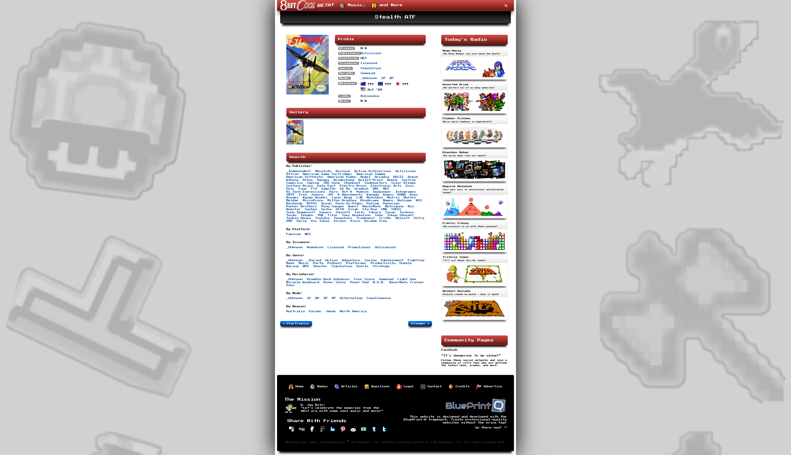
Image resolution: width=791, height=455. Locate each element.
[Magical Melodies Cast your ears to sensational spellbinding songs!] (474, 219)
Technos (407, 212)
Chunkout (352, 183)
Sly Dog (370, 209)
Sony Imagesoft (300, 212)
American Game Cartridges (327, 174)
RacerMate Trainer (406, 282)
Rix (411, 206)
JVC (331, 195)
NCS (419, 200)
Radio (321, 386)
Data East (326, 186)
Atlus (308, 180)
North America (353, 311)
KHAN (402, 195)
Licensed (369, 63)
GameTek (328, 189)
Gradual (361, 189)
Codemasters (376, 183)
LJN (359, 198)
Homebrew (315, 247)
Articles (348, 386)
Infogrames (406, 192)
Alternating (351, 298)
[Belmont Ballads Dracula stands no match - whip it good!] (474, 320)
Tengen (307, 215)
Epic (290, 189)
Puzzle (406, 263)
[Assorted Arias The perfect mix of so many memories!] (474, 114)
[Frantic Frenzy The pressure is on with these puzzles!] (474, 253)
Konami (292, 198)
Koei (414, 195)
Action (331, 260)
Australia (295, 311)
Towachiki (343, 218)
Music (304, 263)
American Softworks (304, 177)
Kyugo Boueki (315, 198)
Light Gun (407, 279)
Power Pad (359, 282)
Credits (461, 386)
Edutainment (392, 260)
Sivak (353, 209)
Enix (410, 186)
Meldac (292, 200)
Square (325, 212)
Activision (371, 53)
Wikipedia (370, 96)
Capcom (313, 183)
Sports (362, 266)
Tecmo (291, 215)
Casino (371, 260)
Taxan (390, 212)
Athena (292, 180)
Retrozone (394, 206)
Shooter (320, 266)
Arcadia (382, 177)
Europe (315, 311)
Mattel (410, 198)
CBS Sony (331, 183)
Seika (326, 209)
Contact (433, 386)
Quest (353, 206)
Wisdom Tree (376, 221)
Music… (355, 5)
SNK (384, 209)
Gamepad (368, 73)
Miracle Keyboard (302, 282)
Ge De (345, 189)
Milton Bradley (342, 200)
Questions (379, 386)
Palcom (373, 203)
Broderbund (344, 180)
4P (334, 298)
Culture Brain (299, 186)
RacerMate (372, 206)
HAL (376, 189)
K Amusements (350, 195)
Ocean (326, 203)
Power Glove (334, 282)
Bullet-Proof (370, 180)
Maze (290, 263)
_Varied (314, 260)
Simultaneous (379, 298)
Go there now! (489, 428)
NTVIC (312, 203)
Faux (303, 189)
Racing (292, 266)
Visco (355, 221)
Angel (365, 177)
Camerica (294, 183)
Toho (379, 215)
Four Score (364, 279)
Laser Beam (342, 198)
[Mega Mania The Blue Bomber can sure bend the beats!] (474, 80)
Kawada (373, 195)
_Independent (298, 171)
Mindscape (369, 200)
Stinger (419, 323)
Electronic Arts (386, 186)
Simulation (371, 68)
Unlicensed (385, 247)
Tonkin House (298, 218)
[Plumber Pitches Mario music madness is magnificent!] (474, 148)
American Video (342, 177)
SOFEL (396, 209)
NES (364, 58)
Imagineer (382, 192)
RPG (306, 266)
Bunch (392, 180)
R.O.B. (379, 282)
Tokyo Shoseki (400, 215)
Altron (292, 174)
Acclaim (343, 171)
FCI (314, 189)
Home (299, 386)
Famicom (293, 234)
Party (318, 263)
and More (390, 5)
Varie (302, 221)
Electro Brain (353, 186)
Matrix (393, 198)
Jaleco (317, 195)
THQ (320, 215)
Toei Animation (356, 215)
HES (386, 189)
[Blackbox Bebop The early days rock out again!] (474, 182)
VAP (289, 221)
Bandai (323, 180)
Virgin (340, 221)
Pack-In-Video (349, 203)
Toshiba (322, 218)
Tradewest (365, 218)
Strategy (381, 266)
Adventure (351, 260)
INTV (290, 195)
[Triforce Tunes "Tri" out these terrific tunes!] (474, 287)
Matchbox (375, 198)
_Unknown (369, 78)
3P (325, 298)
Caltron (409, 180)
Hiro (334, 192)
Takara (375, 212)
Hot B (347, 192)
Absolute (323, 171)
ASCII (398, 177)
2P (392, 78)
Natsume (405, 200)
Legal (407, 386)
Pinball (335, 263)
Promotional (359, 247)
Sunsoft (343, 212)
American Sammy (370, 174)
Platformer (356, 263)
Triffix (385, 218)
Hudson (362, 192)
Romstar (293, 209)
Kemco (388, 195)
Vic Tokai (320, 221)
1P (383, 78)
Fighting (416, 260)
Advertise (492, 386)
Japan (330, 311)
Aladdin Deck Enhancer (328, 279)
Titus (333, 215)
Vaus (290, 285)
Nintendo (294, 203)
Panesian (391, 203)
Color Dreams (403, 183)
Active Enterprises (372, 171)
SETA (340, 209)
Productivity (383, 263)
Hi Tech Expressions (305, 192)
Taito (359, 212)
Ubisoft (403, 218)
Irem (303, 195)
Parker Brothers (301, 206)
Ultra (419, 218)
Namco (388, 200)
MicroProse (313, 200)
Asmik (413, 177)
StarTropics (296, 323)
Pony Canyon (332, 206)
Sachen (311, 209)
